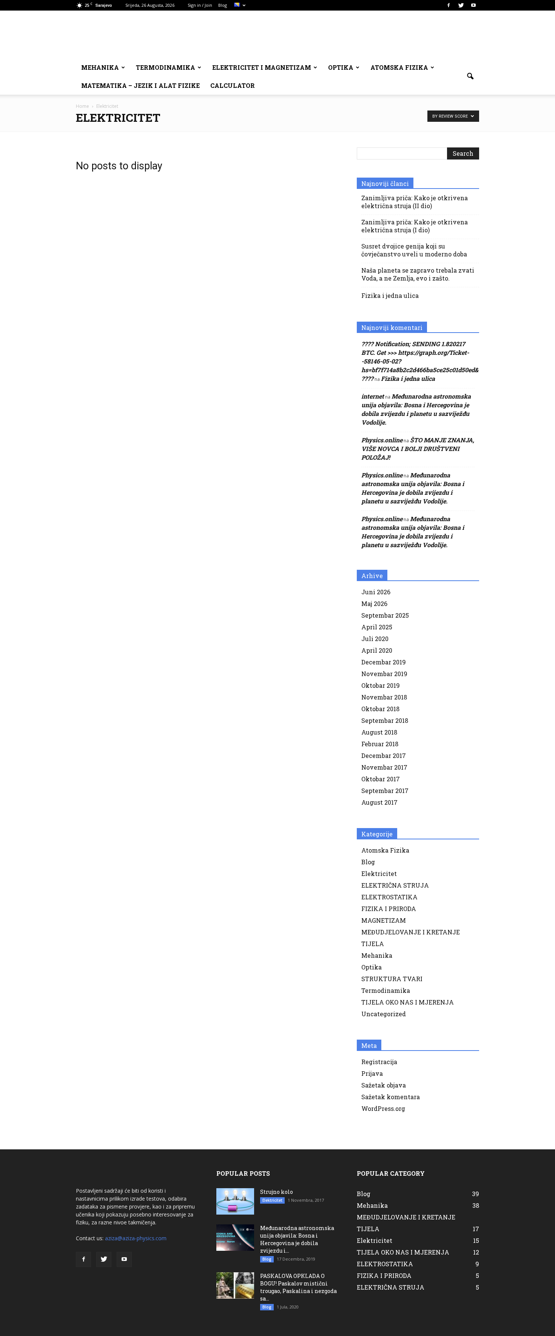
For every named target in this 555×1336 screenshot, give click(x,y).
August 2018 (379, 732)
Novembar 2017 (384, 767)
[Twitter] (461, 5)
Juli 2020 (374, 639)
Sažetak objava (383, 1085)
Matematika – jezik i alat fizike (140, 85)
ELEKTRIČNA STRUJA (395, 885)
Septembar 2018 (384, 720)
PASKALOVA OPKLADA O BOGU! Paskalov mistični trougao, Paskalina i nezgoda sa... (298, 1287)
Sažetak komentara (390, 1097)
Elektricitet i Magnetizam (261, 67)
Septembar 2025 (385, 615)
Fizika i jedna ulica (390, 295)
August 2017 (379, 802)
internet (372, 396)
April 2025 (376, 627)
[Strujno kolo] (235, 1201)
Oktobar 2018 (380, 709)
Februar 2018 (379, 744)
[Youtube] (473, 5)
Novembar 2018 (384, 697)
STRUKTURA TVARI (391, 979)
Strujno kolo (276, 1191)
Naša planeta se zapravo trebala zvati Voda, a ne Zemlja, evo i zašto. (417, 274)
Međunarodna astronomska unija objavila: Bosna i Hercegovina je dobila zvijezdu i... (297, 1239)
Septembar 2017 (385, 791)
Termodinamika (165, 67)
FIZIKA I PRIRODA (388, 909)
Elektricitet (379, 873)
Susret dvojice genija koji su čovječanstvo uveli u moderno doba (414, 250)
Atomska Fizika (399, 67)
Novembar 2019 (384, 674)
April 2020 (376, 650)
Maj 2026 (374, 603)
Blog (222, 5)
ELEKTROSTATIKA (389, 897)
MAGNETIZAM (383, 920)
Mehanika (100, 67)
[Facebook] (448, 5)
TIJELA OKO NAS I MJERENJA (407, 1002)
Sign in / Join (200, 5)
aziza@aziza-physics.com (135, 1238)
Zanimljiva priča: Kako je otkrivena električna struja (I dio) (414, 226)
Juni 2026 (375, 592)
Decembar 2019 (383, 662)
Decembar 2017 (383, 755)
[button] (470, 76)
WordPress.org (383, 1108)
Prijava (372, 1073)
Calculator (232, 85)
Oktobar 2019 (380, 685)
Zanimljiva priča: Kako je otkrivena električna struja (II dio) (414, 202)
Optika (340, 67)
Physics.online (381, 440)
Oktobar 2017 (380, 779)
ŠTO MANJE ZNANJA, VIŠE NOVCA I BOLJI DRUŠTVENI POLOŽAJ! (417, 448)
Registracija (379, 1062)
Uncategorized (383, 1014)
